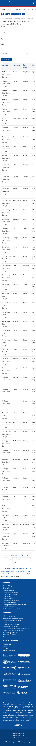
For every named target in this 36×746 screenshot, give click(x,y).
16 (27, 556)
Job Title (3, 45)
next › (15, 563)
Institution (4, 51)
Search (5, 646)
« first (5, 556)
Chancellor (6, 588)
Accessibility (7, 644)
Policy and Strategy (9, 603)
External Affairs (8, 596)
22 (24, 559)
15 (22, 556)
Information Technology (11, 600)
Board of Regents (9, 586)
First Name (4, 27)
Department (4, 39)
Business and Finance (10, 594)
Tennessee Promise (9, 635)
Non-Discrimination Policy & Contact (19, 720)
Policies (5, 622)
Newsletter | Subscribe (10, 626)
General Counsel (8, 598)
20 (14, 559)
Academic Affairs (8, 590)
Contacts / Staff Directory (11, 624)
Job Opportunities (9, 616)
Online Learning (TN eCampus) (13, 631)
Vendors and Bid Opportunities (13, 618)
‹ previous (13, 556)
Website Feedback (9, 650)
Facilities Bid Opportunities (12, 620)
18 (6, 559)
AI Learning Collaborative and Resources (16, 628)
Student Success (8, 607)
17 (31, 556)
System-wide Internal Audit (12, 609)
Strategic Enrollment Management (14, 605)
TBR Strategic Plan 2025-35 (12, 633)
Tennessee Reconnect (10, 637)
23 (28, 559)
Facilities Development (10, 592)
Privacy (5, 648)
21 (19, 559)
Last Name (4, 33)
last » (21, 563)
